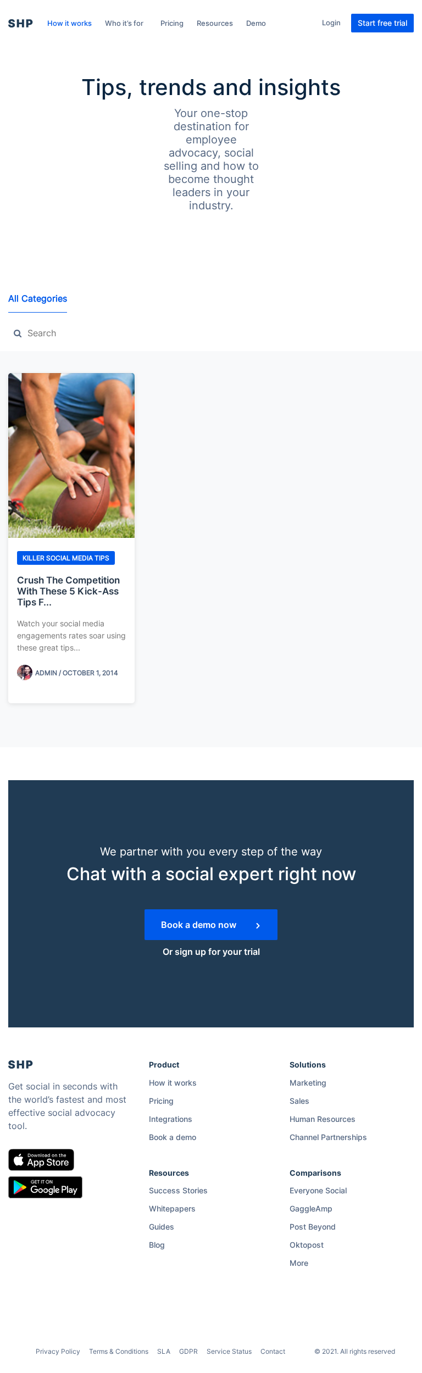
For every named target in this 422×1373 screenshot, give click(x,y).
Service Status (229, 1351)
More (299, 1263)
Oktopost (307, 1244)
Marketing (308, 1082)
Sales (299, 1100)
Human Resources (323, 1119)
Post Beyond (313, 1226)
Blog (157, 1244)
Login (331, 22)
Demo (256, 23)
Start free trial (382, 22)
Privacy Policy (58, 1351)
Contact (272, 1351)
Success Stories (178, 1190)
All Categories (37, 298)
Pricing (172, 23)
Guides (161, 1226)
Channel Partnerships (328, 1137)
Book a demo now (199, 924)
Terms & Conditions (118, 1351)
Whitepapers (172, 1208)
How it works (69, 23)
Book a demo (172, 1137)
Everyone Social (318, 1190)
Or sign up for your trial (211, 951)
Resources (215, 23)
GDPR (188, 1351)
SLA (163, 1351)
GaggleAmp (311, 1208)
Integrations (170, 1119)
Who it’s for (124, 23)
